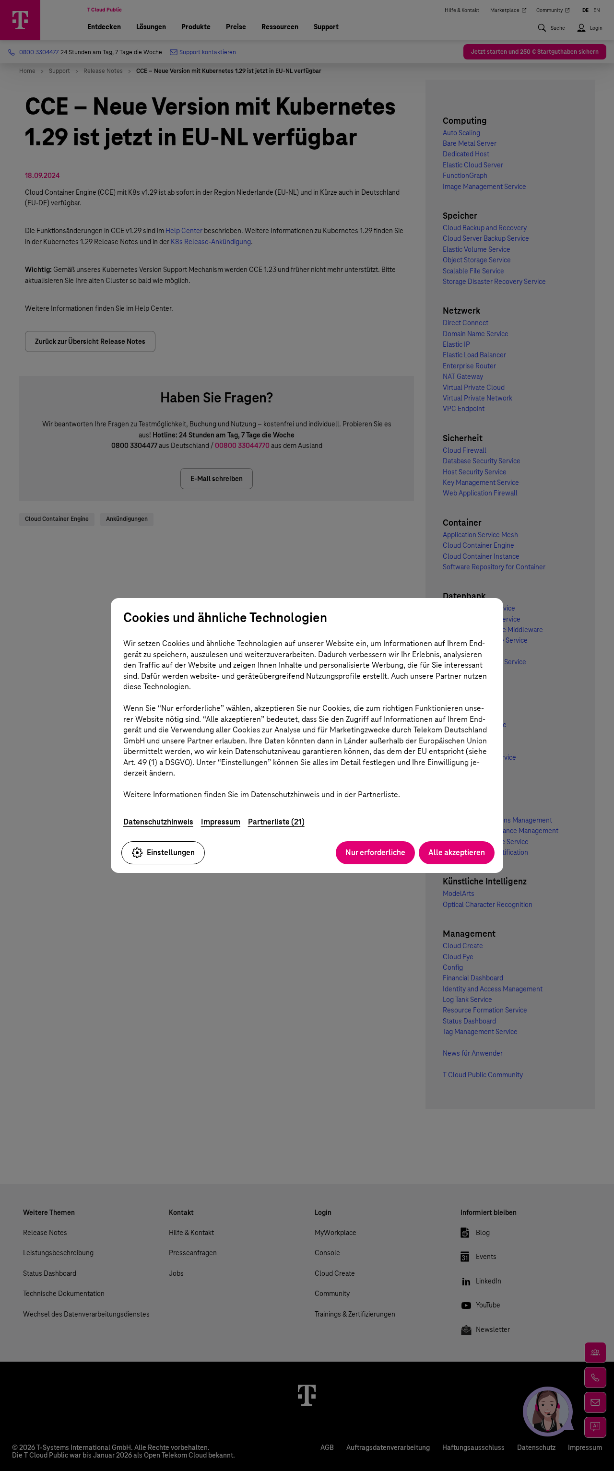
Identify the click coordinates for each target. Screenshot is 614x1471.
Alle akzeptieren (456, 852)
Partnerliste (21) (276, 822)
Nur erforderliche (375, 852)
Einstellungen (171, 852)
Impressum (220, 822)
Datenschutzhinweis (158, 822)
